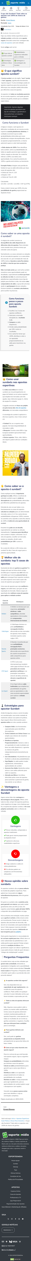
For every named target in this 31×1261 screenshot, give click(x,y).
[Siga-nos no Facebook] (15, 1218)
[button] (28, 3)
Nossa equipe (15, 1160)
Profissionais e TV (15, 1197)
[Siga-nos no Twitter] (8, 1218)
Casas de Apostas (15, 1194)
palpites (18, 932)
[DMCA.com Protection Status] (15, 1259)
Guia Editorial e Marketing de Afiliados (14, 1207)
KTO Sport (5, 671)
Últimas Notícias (15, 1173)
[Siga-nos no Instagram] (12, 1218)
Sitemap (15, 1167)
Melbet (4, 614)
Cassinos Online (15, 1191)
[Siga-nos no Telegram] (22, 1218)
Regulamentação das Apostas (15, 1204)
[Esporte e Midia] (15, 3)
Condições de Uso (15, 1176)
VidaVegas (5, 631)
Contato (15, 1163)
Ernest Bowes (7, 29)
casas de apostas (7, 43)
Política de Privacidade (15, 1179)
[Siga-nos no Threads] (19, 1218)
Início (13, 1118)
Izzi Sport (5, 691)
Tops (15, 1170)
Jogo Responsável (15, 1200)
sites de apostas (20, 408)
